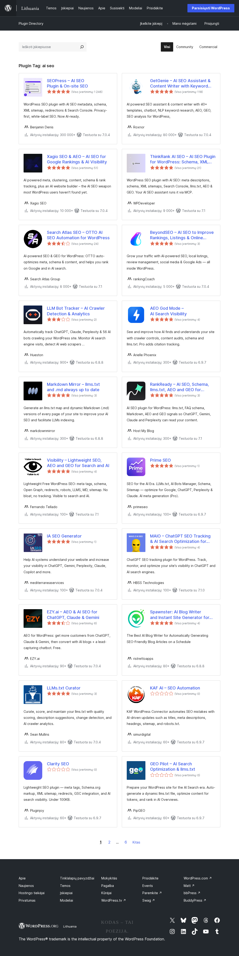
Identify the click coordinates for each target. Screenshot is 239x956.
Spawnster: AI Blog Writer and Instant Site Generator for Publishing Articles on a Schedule (179, 614)
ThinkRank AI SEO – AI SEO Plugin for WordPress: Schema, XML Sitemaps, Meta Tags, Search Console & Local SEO (182, 159)
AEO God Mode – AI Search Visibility (168, 311)
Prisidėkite (150, 878)
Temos (65, 886)
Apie (22, 878)
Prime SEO (160, 460)
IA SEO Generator (64, 536)
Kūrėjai (106, 893)
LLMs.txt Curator (64, 687)
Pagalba (107, 886)
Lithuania (70, 926)
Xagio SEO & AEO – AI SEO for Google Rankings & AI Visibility (77, 159)
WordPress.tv (113, 900)
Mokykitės (109, 878)
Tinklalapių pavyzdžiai (77, 878)
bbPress (192, 893)
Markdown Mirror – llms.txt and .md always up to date (73, 387)
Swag (148, 900)
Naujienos (26, 886)
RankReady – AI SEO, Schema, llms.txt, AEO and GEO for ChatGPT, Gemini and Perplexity (181, 387)
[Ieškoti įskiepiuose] (82, 47)
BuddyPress (195, 900)
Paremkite (152, 893)
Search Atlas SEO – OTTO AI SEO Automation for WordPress (78, 235)
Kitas (136, 842)
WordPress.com (198, 878)
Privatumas (27, 900)
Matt (189, 886)
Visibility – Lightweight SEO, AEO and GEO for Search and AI (78, 463)
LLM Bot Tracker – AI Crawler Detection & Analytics (76, 311)
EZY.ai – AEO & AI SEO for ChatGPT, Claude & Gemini (73, 614)
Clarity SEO (58, 763)
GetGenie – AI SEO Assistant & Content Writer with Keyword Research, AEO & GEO (180, 83)
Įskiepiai (66, 893)
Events (147, 886)
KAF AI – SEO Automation (175, 687)
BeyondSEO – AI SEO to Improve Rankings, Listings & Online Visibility (182, 235)
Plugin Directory (31, 23)
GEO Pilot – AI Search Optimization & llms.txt (172, 766)
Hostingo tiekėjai (32, 893)
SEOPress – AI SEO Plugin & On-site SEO (67, 83)
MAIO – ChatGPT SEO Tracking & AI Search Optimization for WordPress (180, 539)
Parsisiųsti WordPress (211, 8)
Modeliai (66, 900)
